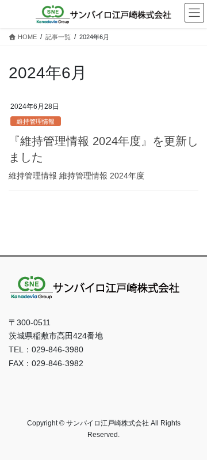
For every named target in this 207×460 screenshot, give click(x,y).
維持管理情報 (36, 121)
